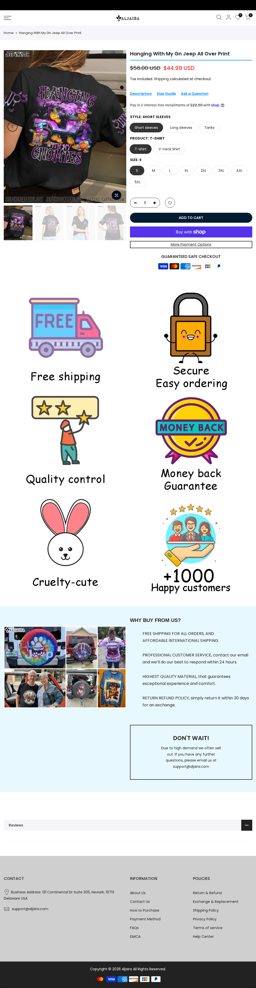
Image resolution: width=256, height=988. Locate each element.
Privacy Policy (204, 919)
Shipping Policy (206, 910)
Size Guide (166, 93)
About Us (138, 892)
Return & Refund (207, 892)
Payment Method (145, 919)
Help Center (203, 936)
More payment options (191, 244)
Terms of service (207, 927)
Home (9, 33)
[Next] (117, 127)
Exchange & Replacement (215, 901)
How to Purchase (144, 910)
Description (141, 93)
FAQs (134, 927)
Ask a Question (194, 93)
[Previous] (13, 127)
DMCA (135, 936)
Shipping (161, 78)
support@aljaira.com (191, 766)
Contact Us (140, 901)
